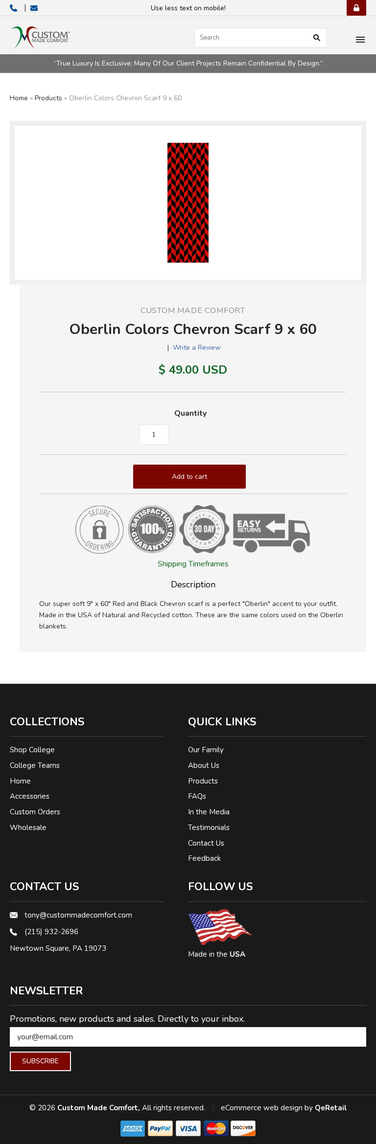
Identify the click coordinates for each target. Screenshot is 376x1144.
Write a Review (197, 347)
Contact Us (206, 843)
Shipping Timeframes (193, 564)
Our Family (206, 750)
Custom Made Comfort (193, 310)
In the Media (209, 812)
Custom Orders (35, 812)
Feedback (204, 858)
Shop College (32, 750)
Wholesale (28, 827)
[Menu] (360, 40)
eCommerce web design (262, 1108)
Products (48, 98)
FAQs (197, 796)
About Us (203, 765)
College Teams (35, 765)
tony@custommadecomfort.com (78, 915)
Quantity (190, 413)
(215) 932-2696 (51, 932)
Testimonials (209, 827)
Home (19, 98)
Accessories (29, 796)
